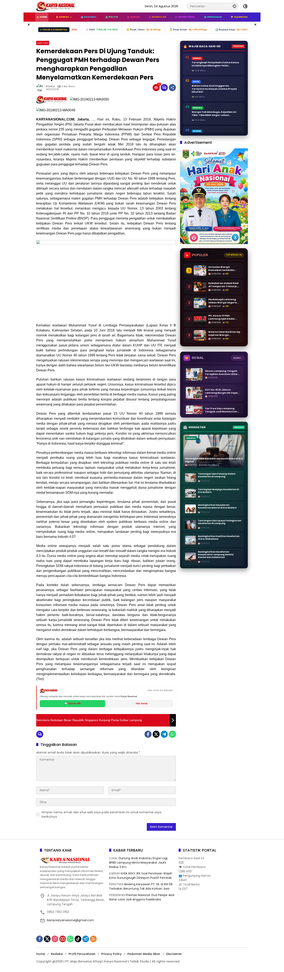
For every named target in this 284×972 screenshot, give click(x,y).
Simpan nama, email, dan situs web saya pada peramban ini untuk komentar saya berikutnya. (101, 814)
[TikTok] (78, 939)
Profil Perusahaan (82, 954)
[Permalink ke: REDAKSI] (41, 87)
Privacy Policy (111, 954)
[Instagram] (55, 939)
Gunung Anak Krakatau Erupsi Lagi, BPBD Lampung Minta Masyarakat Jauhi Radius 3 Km (138, 862)
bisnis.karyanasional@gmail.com (70, 920)
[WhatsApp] (172, 734)
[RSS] (93, 939)
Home (40, 954)
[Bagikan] (172, 87)
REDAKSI (50, 86)
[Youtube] (62, 939)
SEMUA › (237, 358)
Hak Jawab (140, 703)
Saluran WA (72, 703)
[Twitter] (156, 734)
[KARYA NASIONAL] (55, 6)
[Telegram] (164, 734)
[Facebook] (148, 734)
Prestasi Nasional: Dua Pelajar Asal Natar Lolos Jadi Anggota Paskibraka (141, 897)
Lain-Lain (42, 43)
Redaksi (57, 954)
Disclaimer (174, 954)
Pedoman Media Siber (143, 954)
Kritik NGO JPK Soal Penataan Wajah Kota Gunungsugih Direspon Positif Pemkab (140, 875)
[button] (234, 6)
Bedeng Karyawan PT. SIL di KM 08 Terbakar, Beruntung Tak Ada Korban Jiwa (141, 886)
